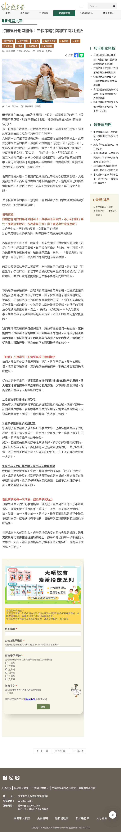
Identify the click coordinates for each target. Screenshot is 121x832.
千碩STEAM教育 (40, 788)
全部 (7, 13)
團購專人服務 (22, 818)
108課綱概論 (86, 13)
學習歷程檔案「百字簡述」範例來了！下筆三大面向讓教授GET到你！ (106, 157)
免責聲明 (42, 818)
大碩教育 (6, 788)
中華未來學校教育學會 (64, 788)
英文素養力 (108, 13)
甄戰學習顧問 (21, 788)
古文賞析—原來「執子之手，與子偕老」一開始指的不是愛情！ (105, 179)
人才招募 (102, 818)
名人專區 (24, 13)
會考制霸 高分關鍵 (104, 206)
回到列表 (60, 751)
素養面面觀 (64, 13)
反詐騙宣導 (82, 818)
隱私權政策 (61, 818)
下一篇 (76, 751)
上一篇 (44, 751)
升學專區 (43, 13)
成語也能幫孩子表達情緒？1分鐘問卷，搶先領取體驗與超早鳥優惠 (105, 59)
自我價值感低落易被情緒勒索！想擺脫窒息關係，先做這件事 (105, 94)
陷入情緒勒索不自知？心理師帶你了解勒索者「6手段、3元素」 (105, 106)
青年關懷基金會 (87, 788)
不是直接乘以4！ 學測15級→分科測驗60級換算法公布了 (105, 136)
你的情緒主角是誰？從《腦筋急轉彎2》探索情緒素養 (105, 81)
